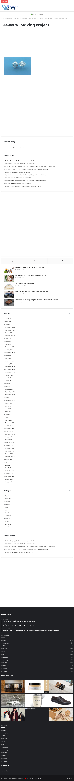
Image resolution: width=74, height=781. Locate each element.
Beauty (7, 496)
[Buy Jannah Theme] (37, 14)
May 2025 (8, 341)
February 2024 (9, 361)
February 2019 (9, 442)
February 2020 (9, 423)
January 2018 (9, 473)
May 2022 (8, 411)
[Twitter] (67, 778)
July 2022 (8, 406)
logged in (14, 147)
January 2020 (9, 425)
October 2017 (9, 479)
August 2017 (8, 482)
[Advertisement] (37, 43)
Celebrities (8, 498)
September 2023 (10, 372)
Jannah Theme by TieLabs (34, 778)
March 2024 (8, 358)
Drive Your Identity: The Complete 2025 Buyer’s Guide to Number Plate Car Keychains (30, 166)
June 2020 (8, 417)
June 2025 (8, 338)
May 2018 (8, 468)
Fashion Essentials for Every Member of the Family (20, 161)
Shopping (8, 524)
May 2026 (8, 321)
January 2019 (9, 445)
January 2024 (9, 364)
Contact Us (4, 771)
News (6, 521)
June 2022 (8, 409)
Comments (59, 261)
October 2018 (9, 454)
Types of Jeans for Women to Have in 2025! (18, 178)
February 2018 (9, 470)
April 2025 (8, 344)
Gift (6, 510)
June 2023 (8, 380)
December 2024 (10, 352)
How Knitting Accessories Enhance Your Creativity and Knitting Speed (25, 180)
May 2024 (8, 355)
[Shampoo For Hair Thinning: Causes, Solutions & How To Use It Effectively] (37, 700)
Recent (36, 261)
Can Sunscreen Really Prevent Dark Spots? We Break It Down (23, 186)
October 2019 (9, 431)
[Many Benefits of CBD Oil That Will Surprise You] (9, 278)
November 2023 (10, 369)
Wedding (7, 527)
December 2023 (10, 366)
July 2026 (8, 319)
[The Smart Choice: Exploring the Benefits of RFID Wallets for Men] (9, 302)
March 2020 (8, 420)
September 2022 (10, 400)
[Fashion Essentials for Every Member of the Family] (13, 686)
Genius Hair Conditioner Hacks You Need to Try (19, 172)
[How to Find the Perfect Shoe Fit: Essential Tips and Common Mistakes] (61, 700)
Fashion (7, 504)
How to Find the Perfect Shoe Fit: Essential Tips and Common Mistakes (26, 175)
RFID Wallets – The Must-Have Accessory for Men (31, 292)
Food (6, 507)
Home (4, 18)
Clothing (7, 501)
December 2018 (9, 448)
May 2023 (8, 383)
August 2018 (8, 459)
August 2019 (9, 437)
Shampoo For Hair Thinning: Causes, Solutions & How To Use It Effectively (26, 169)
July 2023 (8, 378)
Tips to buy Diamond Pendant (25, 284)
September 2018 (10, 456)
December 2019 (10, 428)
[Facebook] (65, 778)
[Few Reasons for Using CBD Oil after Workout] (9, 270)
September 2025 (10, 335)
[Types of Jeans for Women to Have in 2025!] (37, 714)
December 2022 (10, 392)
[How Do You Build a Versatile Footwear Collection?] (61, 686)
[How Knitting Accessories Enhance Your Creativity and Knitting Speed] (61, 714)
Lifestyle (7, 518)
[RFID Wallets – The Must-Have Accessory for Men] (9, 294)
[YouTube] (69, 778)
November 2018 (9, 451)
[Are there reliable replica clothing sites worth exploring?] (13, 714)
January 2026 (9, 324)
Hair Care (8, 513)
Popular (13, 261)
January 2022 (9, 414)
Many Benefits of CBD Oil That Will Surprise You (30, 275)
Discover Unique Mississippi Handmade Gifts (18, 183)
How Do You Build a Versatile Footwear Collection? (19, 163)
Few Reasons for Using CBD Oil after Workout (30, 267)
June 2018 (8, 465)
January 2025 (9, 349)
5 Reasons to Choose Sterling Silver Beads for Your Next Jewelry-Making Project (30, 18)
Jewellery (8, 515)
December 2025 (10, 327)
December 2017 (9, 476)
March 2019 (8, 440)
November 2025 (10, 330)
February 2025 (9, 347)
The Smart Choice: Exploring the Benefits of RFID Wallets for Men (36, 300)
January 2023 (9, 389)
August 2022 (9, 403)
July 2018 (8, 462)
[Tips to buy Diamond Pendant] (9, 286)
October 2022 (9, 397)
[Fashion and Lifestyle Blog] (9, 7)
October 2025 (9, 333)
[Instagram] (71, 778)
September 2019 (10, 434)
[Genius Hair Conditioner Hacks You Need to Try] (37, 686)
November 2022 (10, 394)
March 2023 (8, 386)
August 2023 (9, 375)
